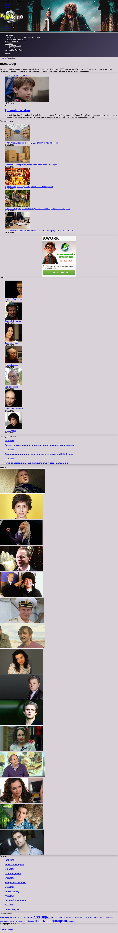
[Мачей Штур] (21, 570)
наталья (3, 921)
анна (31, 917)
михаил (110, 917)
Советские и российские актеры (22, 37)
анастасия (19, 917)
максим (101, 917)
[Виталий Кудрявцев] (22, 854)
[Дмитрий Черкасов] (13, 319)
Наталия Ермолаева (13, 299)
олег (12, 921)
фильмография (47, 921)
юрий (73, 921)
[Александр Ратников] (21, 828)
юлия (69, 921)
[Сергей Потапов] (21, 725)
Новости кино (12, 42)
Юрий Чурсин (10, 431)
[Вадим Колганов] (22, 622)
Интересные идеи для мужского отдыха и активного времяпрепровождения (37, 209)
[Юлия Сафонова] (21, 802)
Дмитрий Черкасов (13, 321)
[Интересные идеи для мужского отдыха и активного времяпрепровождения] (17, 207)
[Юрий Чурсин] (13, 429)
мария (105, 917)
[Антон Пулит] (22, 493)
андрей (26, 917)
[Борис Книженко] (13, 385)
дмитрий (62, 917)
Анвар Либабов (11, 365)
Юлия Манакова (11, 343)
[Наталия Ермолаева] (13, 297)
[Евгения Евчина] (21, 545)
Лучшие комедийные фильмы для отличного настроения (29, 187)
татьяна (31, 921)
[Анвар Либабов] (13, 363)
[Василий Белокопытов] (21, 596)
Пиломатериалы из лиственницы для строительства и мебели (31, 143)
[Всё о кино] (11, 23)
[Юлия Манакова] (13, 341)
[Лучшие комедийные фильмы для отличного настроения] (17, 185)
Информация (15, 46)
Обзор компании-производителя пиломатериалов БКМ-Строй (31, 165)
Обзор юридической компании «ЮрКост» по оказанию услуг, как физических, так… (40, 231)
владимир (54, 917)
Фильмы (9, 44)
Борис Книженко (12, 387)
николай (8, 921)
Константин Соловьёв (14, 409)
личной (95, 917)
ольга (17, 921)
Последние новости (15, 39)
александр (4, 917)
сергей (26, 921)
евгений (68, 917)
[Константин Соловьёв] (13, 407)
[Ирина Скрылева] (21, 673)
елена (81, 917)
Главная (3, 58)
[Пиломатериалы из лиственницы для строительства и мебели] (17, 141)
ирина (90, 917)
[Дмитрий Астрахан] (22, 777)
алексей (13, 917)
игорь (85, 917)
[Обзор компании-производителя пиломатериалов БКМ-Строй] (17, 163)
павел (20, 921)
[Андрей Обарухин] (22, 647)
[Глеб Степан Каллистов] (21, 519)
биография (41, 917)
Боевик (12, 48)
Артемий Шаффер (17, 110)
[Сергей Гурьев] (21, 699)
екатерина (75, 917)
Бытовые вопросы (14, 50)
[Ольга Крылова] (21, 751)
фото (63, 921)
